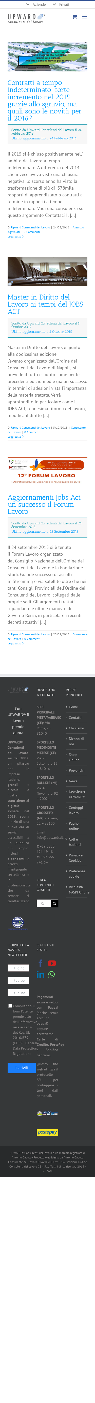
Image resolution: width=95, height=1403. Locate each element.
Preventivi (77, 770)
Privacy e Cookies (76, 858)
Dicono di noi (76, 741)
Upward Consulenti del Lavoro (30, 227)
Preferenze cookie (77, 874)
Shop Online (74, 757)
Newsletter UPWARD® (77, 794)
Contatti (75, 717)
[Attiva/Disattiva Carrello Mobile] (74, 16)
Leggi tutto (14, 236)
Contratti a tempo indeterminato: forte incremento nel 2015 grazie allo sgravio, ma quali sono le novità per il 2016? (45, 109)
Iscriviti (21, 1068)
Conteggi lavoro (76, 810)
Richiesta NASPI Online (77, 889)
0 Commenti (32, 232)
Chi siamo (76, 728)
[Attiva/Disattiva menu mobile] (84, 16)
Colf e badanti (75, 842)
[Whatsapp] (51, 974)
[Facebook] (40, 963)
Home (73, 707)
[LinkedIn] (40, 974)
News (73, 781)
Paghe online (74, 826)
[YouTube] (52, 963)
